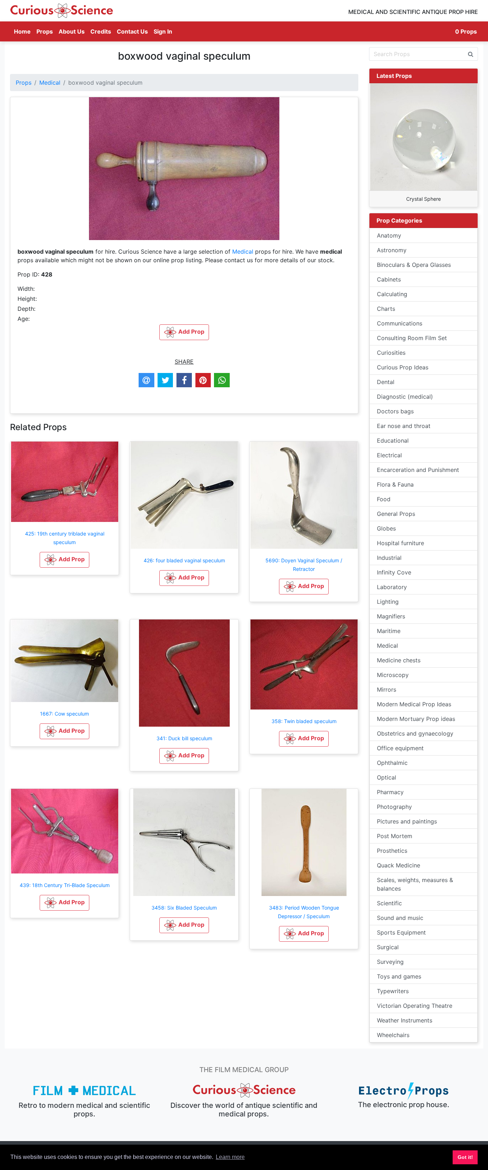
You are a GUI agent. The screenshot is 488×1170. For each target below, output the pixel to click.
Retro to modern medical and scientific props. (84, 1109)
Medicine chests (398, 660)
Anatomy (389, 235)
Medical (49, 82)
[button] (64, 560)
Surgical (388, 947)
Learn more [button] (230, 1157)
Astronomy (392, 250)
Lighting (388, 601)
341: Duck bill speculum (184, 738)
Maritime (388, 630)
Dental (385, 381)
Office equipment (400, 748)
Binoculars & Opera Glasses (414, 264)
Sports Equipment (401, 932)
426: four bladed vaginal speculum (184, 560)
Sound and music (400, 917)
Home (24, 31)
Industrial (389, 557)
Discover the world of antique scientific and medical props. (244, 1109)
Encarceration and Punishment (418, 469)
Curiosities (391, 352)
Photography (394, 806)
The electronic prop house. (403, 1104)
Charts (386, 308)
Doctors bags (395, 411)
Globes (386, 528)
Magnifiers (391, 616)
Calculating (392, 294)
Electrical (389, 455)
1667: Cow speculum (64, 714)
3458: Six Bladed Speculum (184, 908)
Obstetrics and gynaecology (415, 733)
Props (44, 31)
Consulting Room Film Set (412, 338)
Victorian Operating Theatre (414, 1005)
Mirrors (386, 689)
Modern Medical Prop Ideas (414, 704)
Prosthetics (392, 850)
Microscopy (393, 674)
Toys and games (399, 976)
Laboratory (392, 587)
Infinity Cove (394, 572)
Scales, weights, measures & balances (415, 884)
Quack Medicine (398, 865)
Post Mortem (394, 836)
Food (383, 499)
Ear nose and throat (403, 425)
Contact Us (132, 31)
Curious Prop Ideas (402, 367)
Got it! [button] (465, 1157)
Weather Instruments (404, 1020)
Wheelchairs (393, 1035)
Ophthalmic (392, 762)
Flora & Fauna (395, 484)
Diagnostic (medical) (405, 396)
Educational (393, 440)
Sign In (163, 31)
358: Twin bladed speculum (304, 721)
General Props (396, 513)
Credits (100, 31)
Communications (399, 323)
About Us (72, 31)
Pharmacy (390, 792)
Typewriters (393, 991)
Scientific (389, 903)
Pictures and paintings (407, 821)
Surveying (390, 961)
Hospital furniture (400, 543)
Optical (386, 777)
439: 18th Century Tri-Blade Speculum (65, 885)
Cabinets (389, 279)
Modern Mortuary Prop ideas (416, 718)
